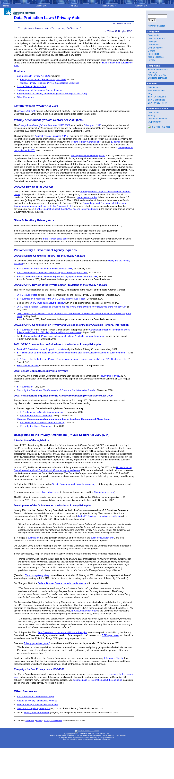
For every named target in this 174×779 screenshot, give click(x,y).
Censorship (153, 35)
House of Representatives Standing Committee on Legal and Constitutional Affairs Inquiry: (64, 419)
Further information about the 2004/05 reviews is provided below (66, 209)
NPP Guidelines (28, 365)
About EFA (41, 6)
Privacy (151, 60)
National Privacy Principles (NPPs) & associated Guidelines (49, 83)
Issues (39, 720)
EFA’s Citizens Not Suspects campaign (157, 76)
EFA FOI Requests (157, 96)
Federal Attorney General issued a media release (62, 583)
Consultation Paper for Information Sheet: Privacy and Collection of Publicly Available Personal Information (73, 331)
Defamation (153, 44)
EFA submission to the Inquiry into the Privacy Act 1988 (44, 268)
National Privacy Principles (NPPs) (52, 136)
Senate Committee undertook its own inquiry (73, 484)
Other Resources (25, 97)
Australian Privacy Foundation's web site (37, 700)
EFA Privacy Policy (157, 103)
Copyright (152, 41)
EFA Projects (154, 87)
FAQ (150, 93)
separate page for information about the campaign (97, 680)
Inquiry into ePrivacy (110, 376)
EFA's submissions (50, 492)
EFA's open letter (110, 635)
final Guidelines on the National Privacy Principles (62, 632)
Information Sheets (113, 658)
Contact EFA (141, 6)
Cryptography (154, 121)
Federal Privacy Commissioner (86, 141)
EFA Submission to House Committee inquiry (42, 422)
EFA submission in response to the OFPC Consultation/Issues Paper (51, 298)
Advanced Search (156, 25)
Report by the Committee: (56, 390)
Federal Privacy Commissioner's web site (37, 704)
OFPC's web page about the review (47, 303)
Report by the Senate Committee (36, 415)
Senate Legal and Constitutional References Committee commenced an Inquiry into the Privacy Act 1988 (70, 204)
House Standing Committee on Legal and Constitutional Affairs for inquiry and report (73, 469)
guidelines (115, 141)
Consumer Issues (156, 38)
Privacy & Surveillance (53, 720)
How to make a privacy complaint (33, 708)
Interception (153, 54)
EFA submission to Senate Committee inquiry (42, 412)
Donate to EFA (109, 6)
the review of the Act (87, 197)
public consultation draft (102, 537)
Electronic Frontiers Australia (115, 735)
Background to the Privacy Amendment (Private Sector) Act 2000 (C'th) (52, 93)
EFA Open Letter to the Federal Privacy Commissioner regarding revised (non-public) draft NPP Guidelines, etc (71, 359)
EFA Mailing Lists (156, 99)
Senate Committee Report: (57, 276)
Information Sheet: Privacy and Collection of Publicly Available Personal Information (63, 336)
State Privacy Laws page (55, 238)
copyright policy (76, 739)
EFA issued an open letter (84, 610)
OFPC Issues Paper (27, 295)
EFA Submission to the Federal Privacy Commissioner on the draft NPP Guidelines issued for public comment (71, 352)
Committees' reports (104, 492)
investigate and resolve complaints (88, 155)
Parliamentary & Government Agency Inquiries (40, 90)
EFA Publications (156, 90)
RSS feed (165, 127)
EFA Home (29, 720)
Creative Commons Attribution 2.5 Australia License (94, 737)
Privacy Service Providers (36, 712)
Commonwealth (33, 76)
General (151, 50)
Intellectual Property (158, 118)
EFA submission (25, 329)
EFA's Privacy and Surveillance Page (35, 696)
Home (6, 6)
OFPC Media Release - (71, 306)
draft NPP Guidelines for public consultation (98, 516)
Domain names (155, 47)
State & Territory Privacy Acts (31, 86)
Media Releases (156, 57)
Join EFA (73, 6)
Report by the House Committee (36, 426)
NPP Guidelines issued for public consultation (42, 349)
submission (33, 537)
